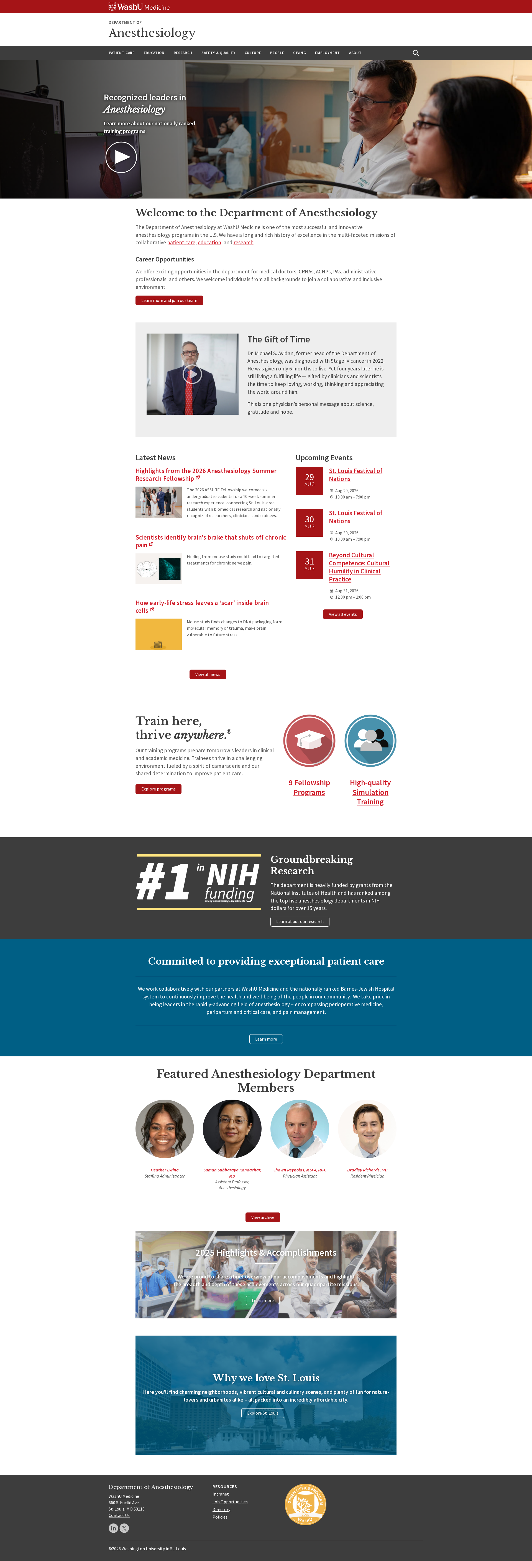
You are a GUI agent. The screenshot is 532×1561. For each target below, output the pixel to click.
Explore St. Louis (262, 1413)
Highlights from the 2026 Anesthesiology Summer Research (206, 474)
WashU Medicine (124, 1496)
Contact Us (119, 1515)
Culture (253, 52)
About (355, 52)
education (209, 242)
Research (183, 52)
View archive (262, 1217)
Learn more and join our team (169, 300)
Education (154, 52)
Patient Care (122, 52)
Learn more (266, 1039)
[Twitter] (124, 1528)
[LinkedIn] (113, 1528)
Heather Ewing (165, 1170)
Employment (327, 52)
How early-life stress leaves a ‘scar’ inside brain (202, 606)
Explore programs (158, 789)
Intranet (221, 1494)
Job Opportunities (230, 1501)
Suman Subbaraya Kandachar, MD (232, 1172)
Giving (299, 52)
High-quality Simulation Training (370, 792)
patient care (181, 242)
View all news (207, 674)
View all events (343, 614)
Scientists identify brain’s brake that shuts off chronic (211, 541)
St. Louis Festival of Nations (355, 475)
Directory (221, 1509)
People (277, 52)
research (244, 242)
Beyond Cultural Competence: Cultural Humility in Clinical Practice (359, 567)
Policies (220, 1517)
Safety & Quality (218, 52)
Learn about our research (300, 921)
